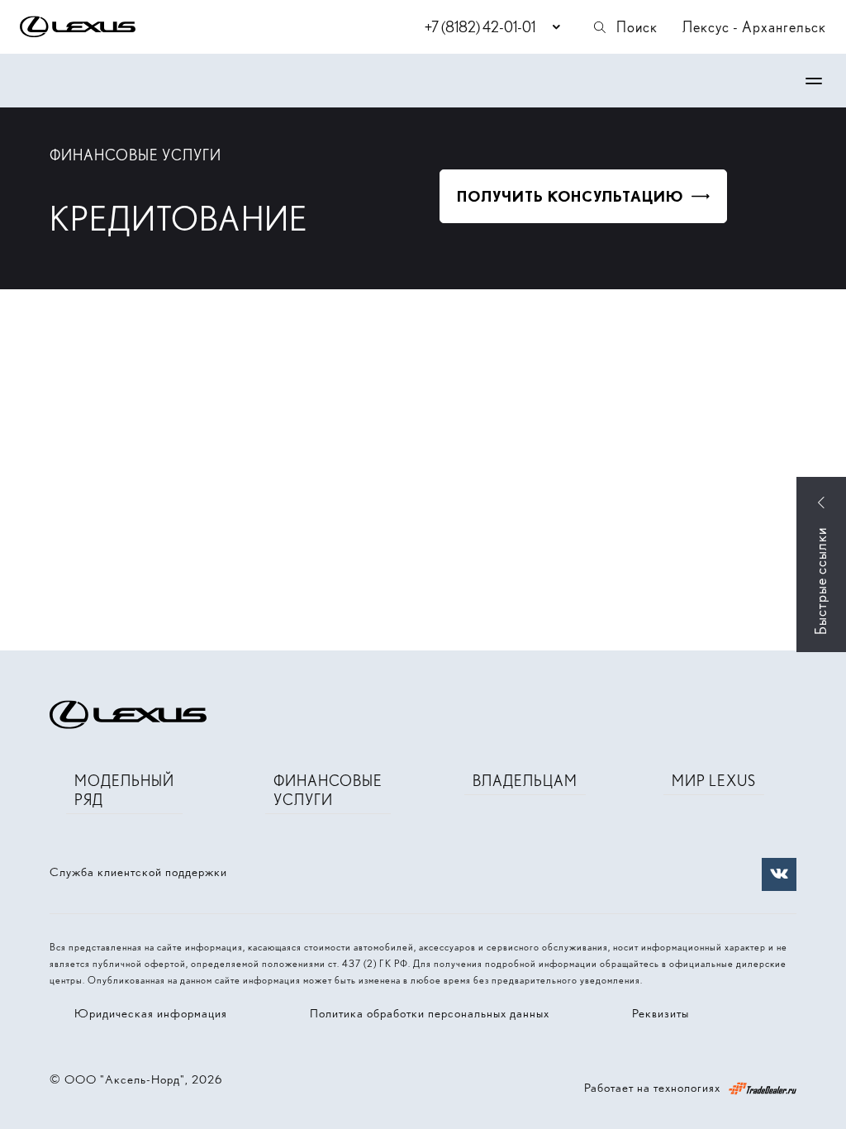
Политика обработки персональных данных (429, 1013)
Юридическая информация (150, 1013)
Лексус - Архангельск (754, 27)
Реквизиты (660, 1013)
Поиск (637, 27)
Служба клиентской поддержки (138, 872)
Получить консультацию (570, 196)
